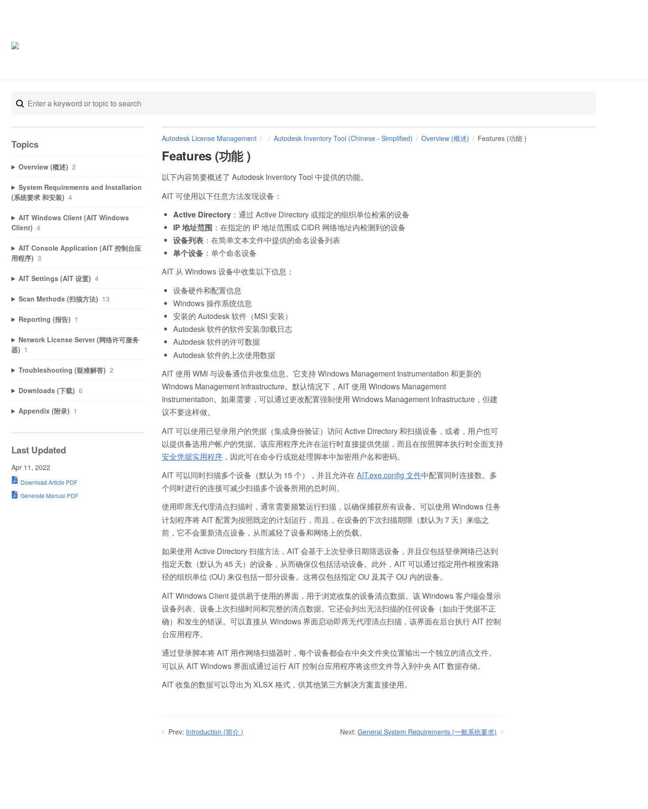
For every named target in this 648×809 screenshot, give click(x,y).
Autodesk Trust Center (541, 46)
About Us (602, 46)
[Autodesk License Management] (51, 47)
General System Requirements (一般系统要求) (427, 731)
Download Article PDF (48, 482)
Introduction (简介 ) (214, 731)
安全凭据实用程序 (192, 456)
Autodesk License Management (209, 138)
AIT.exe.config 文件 (389, 475)
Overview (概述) (445, 138)
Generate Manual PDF (49, 495)
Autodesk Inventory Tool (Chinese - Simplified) (343, 138)
